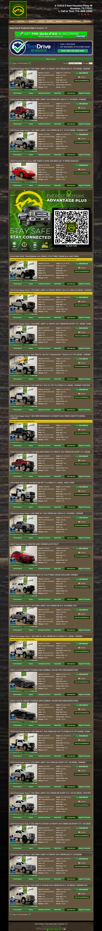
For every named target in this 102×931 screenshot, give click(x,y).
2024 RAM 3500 (44, 256)
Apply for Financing (84, 93)
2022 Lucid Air (44, 670)
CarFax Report (17, 93)
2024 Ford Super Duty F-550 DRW (50, 385)
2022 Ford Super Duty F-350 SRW (47, 417)
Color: (58, 82)
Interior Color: (60, 84)
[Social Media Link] (88, 14)
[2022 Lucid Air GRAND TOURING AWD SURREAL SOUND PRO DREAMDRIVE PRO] (23, 682)
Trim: (39, 84)
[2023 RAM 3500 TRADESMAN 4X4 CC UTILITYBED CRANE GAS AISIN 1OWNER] (23, 587)
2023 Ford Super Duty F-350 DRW (50, 69)
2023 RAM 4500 (42, 483)
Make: (40, 80)
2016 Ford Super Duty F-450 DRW (48, 885)
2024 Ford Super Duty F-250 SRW (48, 99)
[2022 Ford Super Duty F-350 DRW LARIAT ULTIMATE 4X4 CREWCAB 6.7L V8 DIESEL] (23, 866)
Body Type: (59, 80)
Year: (39, 77)
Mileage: (40, 87)
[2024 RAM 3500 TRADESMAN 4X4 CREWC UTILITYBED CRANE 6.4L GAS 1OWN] (23, 271)
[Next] (29, 63)
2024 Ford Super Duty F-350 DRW (46, 636)
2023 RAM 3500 (44, 575)
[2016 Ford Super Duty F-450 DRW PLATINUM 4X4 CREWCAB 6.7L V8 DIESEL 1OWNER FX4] (23, 897)
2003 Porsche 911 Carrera (44, 161)
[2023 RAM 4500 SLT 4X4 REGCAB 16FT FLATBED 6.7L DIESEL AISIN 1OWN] (23, 494)
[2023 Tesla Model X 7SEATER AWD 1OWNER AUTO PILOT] (23, 556)
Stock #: (40, 73)
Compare (82, 77)
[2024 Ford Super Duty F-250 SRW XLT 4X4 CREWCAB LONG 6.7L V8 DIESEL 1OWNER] (23, 525)
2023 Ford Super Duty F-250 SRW (50, 793)
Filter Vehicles (51, 59)
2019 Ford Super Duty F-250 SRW (50, 824)
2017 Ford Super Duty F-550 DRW (50, 354)
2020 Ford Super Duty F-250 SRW (50, 452)
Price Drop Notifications (82, 80)
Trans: (58, 75)
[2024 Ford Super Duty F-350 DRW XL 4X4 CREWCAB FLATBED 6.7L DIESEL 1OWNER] (23, 651)
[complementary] (97, 926)
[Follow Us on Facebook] (79, 14)
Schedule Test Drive (44, 93)
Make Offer (57, 93)
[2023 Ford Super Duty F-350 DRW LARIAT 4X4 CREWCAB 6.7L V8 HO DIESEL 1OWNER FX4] (23, 142)
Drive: (58, 77)
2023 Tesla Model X (34, 544)
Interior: (58, 87)
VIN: (39, 75)
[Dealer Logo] (18, 9)
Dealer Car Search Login (40, 929)
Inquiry (31, 93)
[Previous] (11, 63)
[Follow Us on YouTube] (85, 14)
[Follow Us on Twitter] (82, 14)
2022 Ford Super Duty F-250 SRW (47, 762)
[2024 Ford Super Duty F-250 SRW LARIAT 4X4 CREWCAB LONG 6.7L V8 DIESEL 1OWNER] (23, 111)
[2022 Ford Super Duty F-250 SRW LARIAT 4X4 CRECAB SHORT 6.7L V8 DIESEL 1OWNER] (23, 774)
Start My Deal (71, 93)
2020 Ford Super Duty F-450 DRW (50, 731)
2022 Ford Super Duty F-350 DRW (46, 854)
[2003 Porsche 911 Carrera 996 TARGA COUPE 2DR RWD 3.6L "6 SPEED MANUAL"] (23, 173)
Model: (40, 82)
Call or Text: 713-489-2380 (76, 11)
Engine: (58, 73)
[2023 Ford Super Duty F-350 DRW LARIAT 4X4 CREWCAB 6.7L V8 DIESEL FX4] (23, 617)
